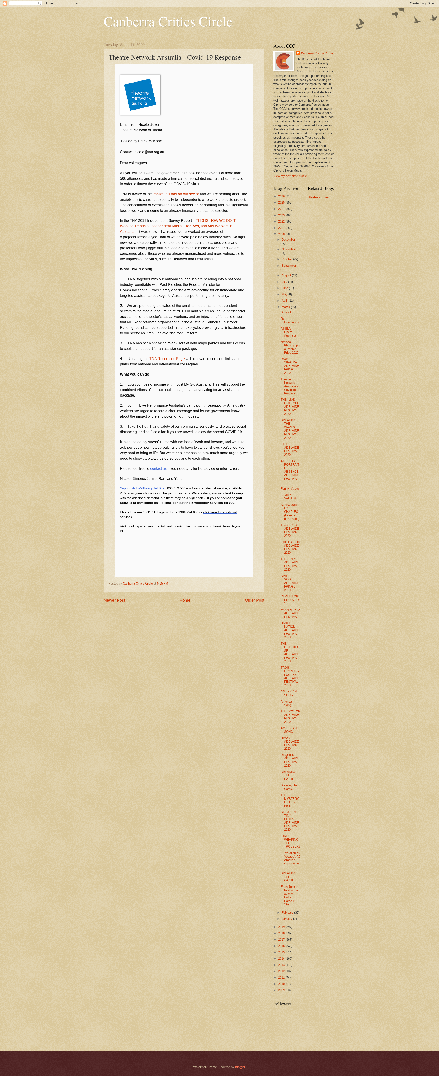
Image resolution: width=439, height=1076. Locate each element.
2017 (282, 939)
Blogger (240, 1067)
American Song (287, 703)
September (289, 265)
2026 (282, 196)
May (285, 294)
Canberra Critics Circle (168, 21)
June (285, 288)
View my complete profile (290, 176)
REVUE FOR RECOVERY (290, 600)
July (285, 282)
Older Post (254, 600)
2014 (282, 958)
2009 (282, 990)
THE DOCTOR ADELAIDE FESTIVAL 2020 (290, 717)
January (287, 918)
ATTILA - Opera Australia (288, 332)
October (287, 259)
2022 (282, 221)
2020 (282, 234)
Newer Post (114, 600)
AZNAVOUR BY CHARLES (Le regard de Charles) (290, 512)
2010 (282, 984)
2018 (282, 933)
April (285, 300)
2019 (282, 927)
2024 (282, 209)
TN (151, 359)
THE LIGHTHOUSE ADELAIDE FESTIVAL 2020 (290, 652)
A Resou (161, 359)
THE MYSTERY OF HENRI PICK (290, 800)
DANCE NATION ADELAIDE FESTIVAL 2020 (290, 630)
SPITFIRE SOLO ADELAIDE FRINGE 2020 (290, 583)
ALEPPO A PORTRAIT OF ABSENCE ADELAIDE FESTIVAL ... (290, 471)
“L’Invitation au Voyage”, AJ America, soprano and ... (290, 860)
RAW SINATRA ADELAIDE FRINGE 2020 (290, 366)
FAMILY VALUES (288, 496)
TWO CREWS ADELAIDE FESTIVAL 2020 (290, 530)
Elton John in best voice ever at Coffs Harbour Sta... (289, 895)
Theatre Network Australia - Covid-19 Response (289, 386)
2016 (282, 946)
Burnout (286, 312)
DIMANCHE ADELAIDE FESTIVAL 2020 (290, 743)
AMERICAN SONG (289, 693)
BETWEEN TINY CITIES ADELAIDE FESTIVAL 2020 (290, 820)
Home (184, 600)
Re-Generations (290, 320)
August (287, 275)
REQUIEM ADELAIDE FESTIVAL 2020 (290, 760)
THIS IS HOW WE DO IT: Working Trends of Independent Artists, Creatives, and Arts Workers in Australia (178, 226)
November (288, 249)
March (286, 307)
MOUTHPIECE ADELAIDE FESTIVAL (291, 613)
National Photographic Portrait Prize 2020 (290, 347)
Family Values (290, 488)
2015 (282, 952)
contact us (158, 468)
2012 (282, 971)
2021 (282, 228)
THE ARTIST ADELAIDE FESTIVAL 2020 (290, 564)
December (288, 239)
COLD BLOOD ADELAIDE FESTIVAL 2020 (290, 547)
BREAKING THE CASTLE (288, 775)
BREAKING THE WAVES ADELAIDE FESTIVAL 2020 (290, 429)
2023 (282, 215)
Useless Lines (319, 197)
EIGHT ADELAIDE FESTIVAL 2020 (290, 449)
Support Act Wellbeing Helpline (142, 488)
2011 (282, 977)
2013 (282, 965)
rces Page (176, 359)
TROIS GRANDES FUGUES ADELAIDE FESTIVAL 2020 (290, 676)
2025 (282, 202)
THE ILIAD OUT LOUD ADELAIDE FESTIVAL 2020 (290, 407)
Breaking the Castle (289, 787)
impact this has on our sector (176, 194)
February (288, 912)
